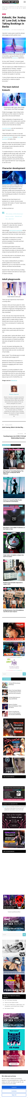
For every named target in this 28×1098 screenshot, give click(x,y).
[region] (14, 1086)
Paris (19, 137)
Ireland (5, 137)
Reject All (14, 1095)
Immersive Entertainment (8, 509)
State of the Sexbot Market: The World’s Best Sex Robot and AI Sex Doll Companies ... (15, 692)
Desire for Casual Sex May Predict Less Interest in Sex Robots (12, 500)
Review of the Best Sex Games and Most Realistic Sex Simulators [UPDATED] (15, 713)
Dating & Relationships (8, 478)
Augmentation (6, 506)
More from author (15, 445)
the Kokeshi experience (16, 230)
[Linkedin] (14, 416)
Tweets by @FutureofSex (14, 912)
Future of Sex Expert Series (11, 1002)
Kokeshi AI (15, 58)
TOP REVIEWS (6, 679)
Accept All (14, 1087)
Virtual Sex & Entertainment (18, 449)
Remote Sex (6, 449)
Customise (14, 1091)
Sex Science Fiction (9, 1008)
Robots (4, 14)
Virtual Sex (17, 507)
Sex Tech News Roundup (11, 1000)
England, (10, 137)
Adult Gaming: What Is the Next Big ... (13, 427)
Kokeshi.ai (14, 380)
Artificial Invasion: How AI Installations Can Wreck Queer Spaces (13, 611)
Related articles (6, 445)
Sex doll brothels (6, 128)
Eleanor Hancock (6, 29)
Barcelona (5, 139)
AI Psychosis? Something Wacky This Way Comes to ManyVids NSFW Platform (13, 472)
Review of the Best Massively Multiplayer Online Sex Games (15, 706)
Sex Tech (20, 506)
